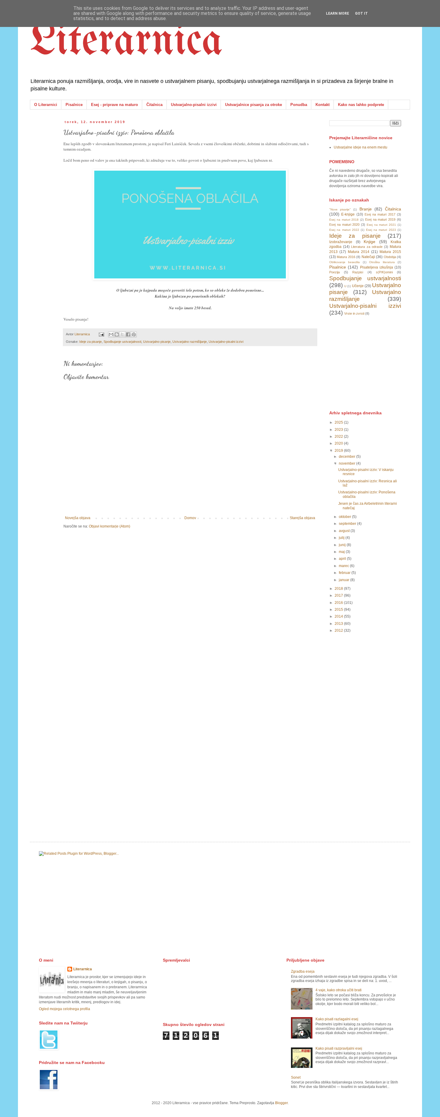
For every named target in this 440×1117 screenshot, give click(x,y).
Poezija (334, 272)
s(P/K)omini (384, 272)
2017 (339, 595)
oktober (345, 517)
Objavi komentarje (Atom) (109, 526)
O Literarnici (45, 104)
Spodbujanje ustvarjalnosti (122, 341)
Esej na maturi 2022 (344, 229)
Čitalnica (154, 104)
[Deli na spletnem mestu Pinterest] (134, 334)
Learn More (337, 13)
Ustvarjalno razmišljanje (189, 341)
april (343, 559)
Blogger (281, 1103)
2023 (339, 430)
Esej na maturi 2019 (380, 219)
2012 (339, 630)
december (347, 456)
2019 (339, 450)
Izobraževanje (340, 242)
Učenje (358, 286)
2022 (339, 436)
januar (344, 580)
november (347, 463)
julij (342, 538)
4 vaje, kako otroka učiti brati (338, 990)
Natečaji (368, 257)
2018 (339, 588)
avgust (345, 531)
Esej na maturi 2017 (380, 214)
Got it (361, 13)
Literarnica (126, 42)
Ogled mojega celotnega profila (64, 1009)
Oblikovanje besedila (344, 262)
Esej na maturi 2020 (344, 224)
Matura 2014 (358, 252)
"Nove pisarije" (340, 209)
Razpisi (357, 272)
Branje (365, 209)
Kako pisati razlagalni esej (336, 1019)
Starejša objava (302, 518)
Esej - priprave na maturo (114, 104)
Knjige (369, 241)
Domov (190, 518)
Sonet (296, 1077)
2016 (339, 603)
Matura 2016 (346, 257)
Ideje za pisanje (90, 341)
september (348, 524)
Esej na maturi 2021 (381, 224)
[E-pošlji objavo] (101, 334)
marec (344, 566)
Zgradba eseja (303, 971)
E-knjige (348, 214)
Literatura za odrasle (366, 246)
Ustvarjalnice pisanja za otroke (253, 104)
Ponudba (298, 104)
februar (345, 573)
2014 (339, 616)
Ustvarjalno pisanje (157, 341)
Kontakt (322, 104)
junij (343, 545)
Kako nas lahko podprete (361, 104)
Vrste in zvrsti (354, 313)
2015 (339, 609)
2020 (339, 443)
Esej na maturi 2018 (344, 219)
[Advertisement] (374, 362)
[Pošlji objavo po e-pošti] (111, 334)
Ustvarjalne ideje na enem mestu (360, 147)
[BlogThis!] (117, 334)
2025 (339, 422)
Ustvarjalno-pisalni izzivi (194, 104)
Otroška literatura (382, 262)
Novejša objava (77, 518)
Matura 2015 (390, 252)
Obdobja (390, 257)
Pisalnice (74, 104)
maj (342, 552)
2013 (339, 624)
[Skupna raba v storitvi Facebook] (128, 334)
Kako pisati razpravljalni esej (338, 1048)
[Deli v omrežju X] (122, 334)
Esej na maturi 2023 (381, 229)
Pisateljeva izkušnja (376, 267)
